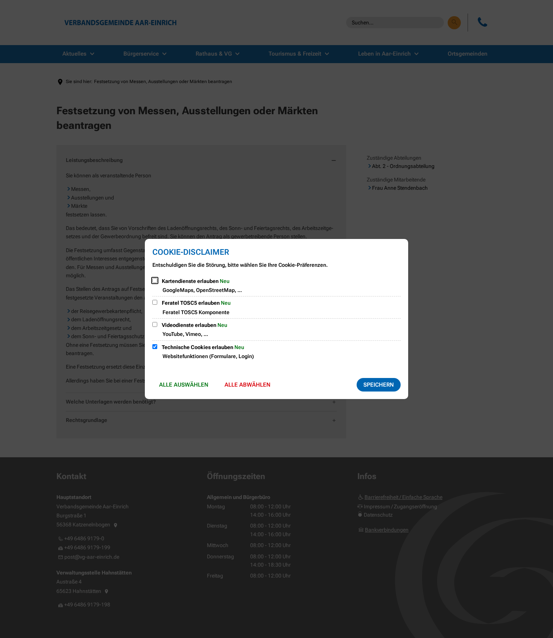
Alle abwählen (247, 384)
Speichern (378, 384)
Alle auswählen (183, 384)
